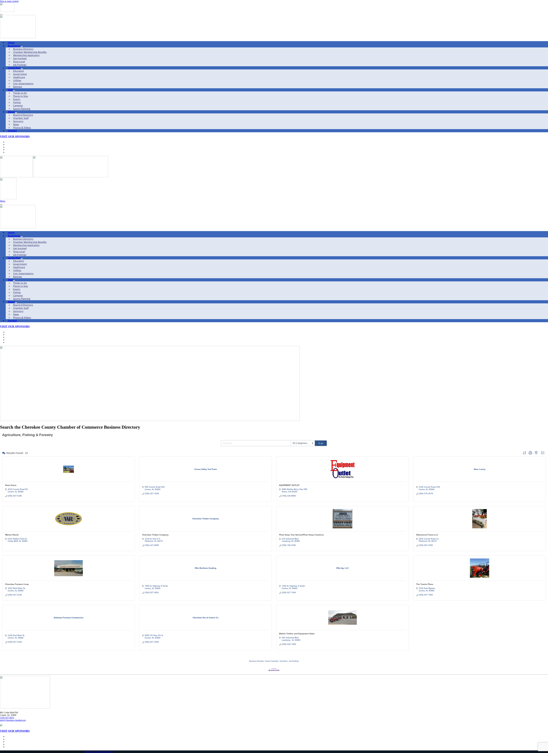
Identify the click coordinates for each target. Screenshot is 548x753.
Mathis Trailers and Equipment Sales (297, 633)
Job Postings (294, 661)
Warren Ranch (12, 535)
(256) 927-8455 (7, 717)
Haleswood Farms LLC (427, 535)
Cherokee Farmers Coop (17, 584)
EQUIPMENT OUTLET (289, 485)
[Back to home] (7, 11)
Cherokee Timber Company (155, 535)
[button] (3, 453)
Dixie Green (10, 485)
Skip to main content (9, 1)
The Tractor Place (424, 584)
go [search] (322, 443)
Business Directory (256, 661)
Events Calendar (271, 661)
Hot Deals (283, 661)
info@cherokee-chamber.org (13, 720)
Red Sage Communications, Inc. (98, 751)
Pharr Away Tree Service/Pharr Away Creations (301, 535)
